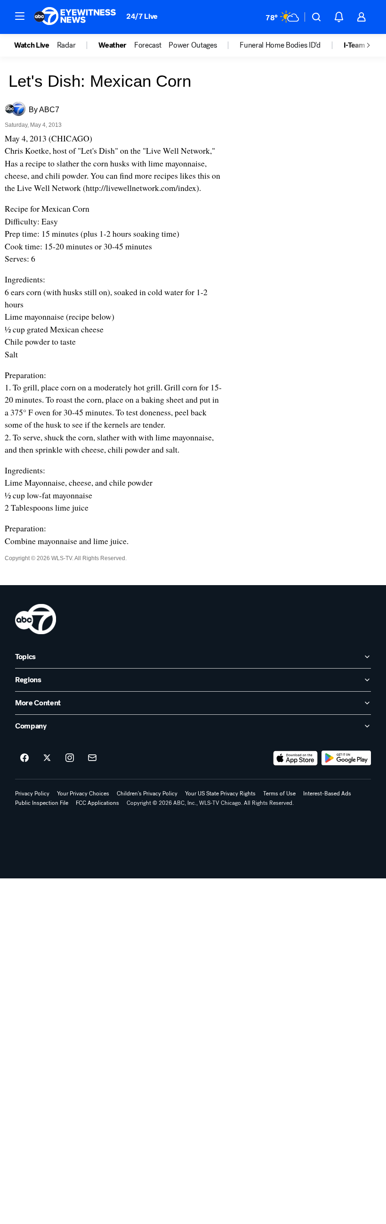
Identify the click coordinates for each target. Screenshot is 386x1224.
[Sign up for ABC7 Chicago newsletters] (92, 758)
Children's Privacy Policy (147, 793)
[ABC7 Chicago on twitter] (47, 758)
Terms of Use (279, 793)
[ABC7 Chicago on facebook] (24, 758)
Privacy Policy (32, 793)
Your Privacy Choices (83, 793)
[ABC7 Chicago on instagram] (69, 758)
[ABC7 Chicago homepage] (75, 17)
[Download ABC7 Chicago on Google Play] (346, 758)
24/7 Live (142, 16)
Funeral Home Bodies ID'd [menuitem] (280, 45)
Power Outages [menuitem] (193, 45)
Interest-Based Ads (327, 793)
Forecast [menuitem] (147, 45)
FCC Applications (97, 803)
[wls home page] (35, 619)
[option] (35, 45)
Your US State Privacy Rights (220, 793)
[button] (20, 16)
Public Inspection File (41, 803)
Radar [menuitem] (66, 45)
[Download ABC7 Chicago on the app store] (295, 758)
